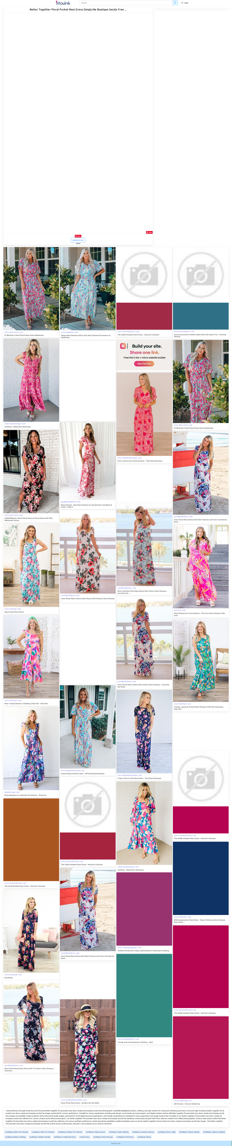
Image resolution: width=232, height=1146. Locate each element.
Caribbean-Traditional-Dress (65, 1137)
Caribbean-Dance (144, 1137)
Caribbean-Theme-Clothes (189, 1132)
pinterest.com (78, 240)
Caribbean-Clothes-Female (39, 1137)
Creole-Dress (84, 1137)
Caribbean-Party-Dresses (103, 1137)
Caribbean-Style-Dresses (95, 1132)
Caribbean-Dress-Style (166, 1132)
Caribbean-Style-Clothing (119, 1132)
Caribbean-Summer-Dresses (143, 1132)
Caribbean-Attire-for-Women (16, 1132)
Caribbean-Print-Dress (125, 1137)
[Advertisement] (80, 381)
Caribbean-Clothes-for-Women (70, 1132)
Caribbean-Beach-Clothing (15, 1137)
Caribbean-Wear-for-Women (43, 1132)
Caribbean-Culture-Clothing (214, 1132)
